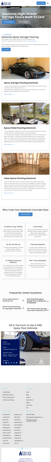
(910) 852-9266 (23, 22)
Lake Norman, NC (7, 438)
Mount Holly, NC (18, 425)
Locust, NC (5, 440)
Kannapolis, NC (7, 435)
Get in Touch (25, 214)
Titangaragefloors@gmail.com (10, 349)
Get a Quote (9, 22)
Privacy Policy (21, 460)
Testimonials (29, 400)
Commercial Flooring (8, 400)
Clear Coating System (9, 397)
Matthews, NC (18, 414)
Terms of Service (28, 460)
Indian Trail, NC (7, 433)
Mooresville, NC (18, 422)
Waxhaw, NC (17, 438)
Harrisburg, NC (6, 427)
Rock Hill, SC (17, 430)
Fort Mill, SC (6, 422)
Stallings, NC (17, 435)
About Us (28, 397)
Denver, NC (6, 420)
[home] (6, 3)
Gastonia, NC (6, 425)
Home (27, 392)
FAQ (27, 408)
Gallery (28, 402)
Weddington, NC (18, 440)
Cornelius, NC (6, 417)
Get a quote (41, 3)
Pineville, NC (17, 427)
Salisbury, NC (17, 433)
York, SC (16, 443)
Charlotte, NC (6, 414)
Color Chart (29, 405)
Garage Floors (6, 392)
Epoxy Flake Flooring (8, 395)
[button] (48, 3)
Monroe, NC (17, 420)
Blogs (27, 395)
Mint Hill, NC (17, 417)
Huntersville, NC (7, 430)
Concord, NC (6, 443)
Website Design (30, 461)
